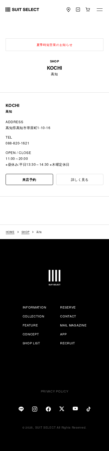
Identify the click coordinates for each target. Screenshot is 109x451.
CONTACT (68, 316)
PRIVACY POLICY (54, 391)
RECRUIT (67, 343)
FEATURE (30, 325)
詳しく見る (80, 179)
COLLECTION (33, 316)
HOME (10, 232)
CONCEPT (31, 334)
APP (63, 334)
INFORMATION (34, 307)
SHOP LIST (31, 343)
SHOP (26, 232)
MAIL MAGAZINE (73, 325)
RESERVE (68, 307)
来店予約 (29, 179)
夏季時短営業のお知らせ (55, 44)
